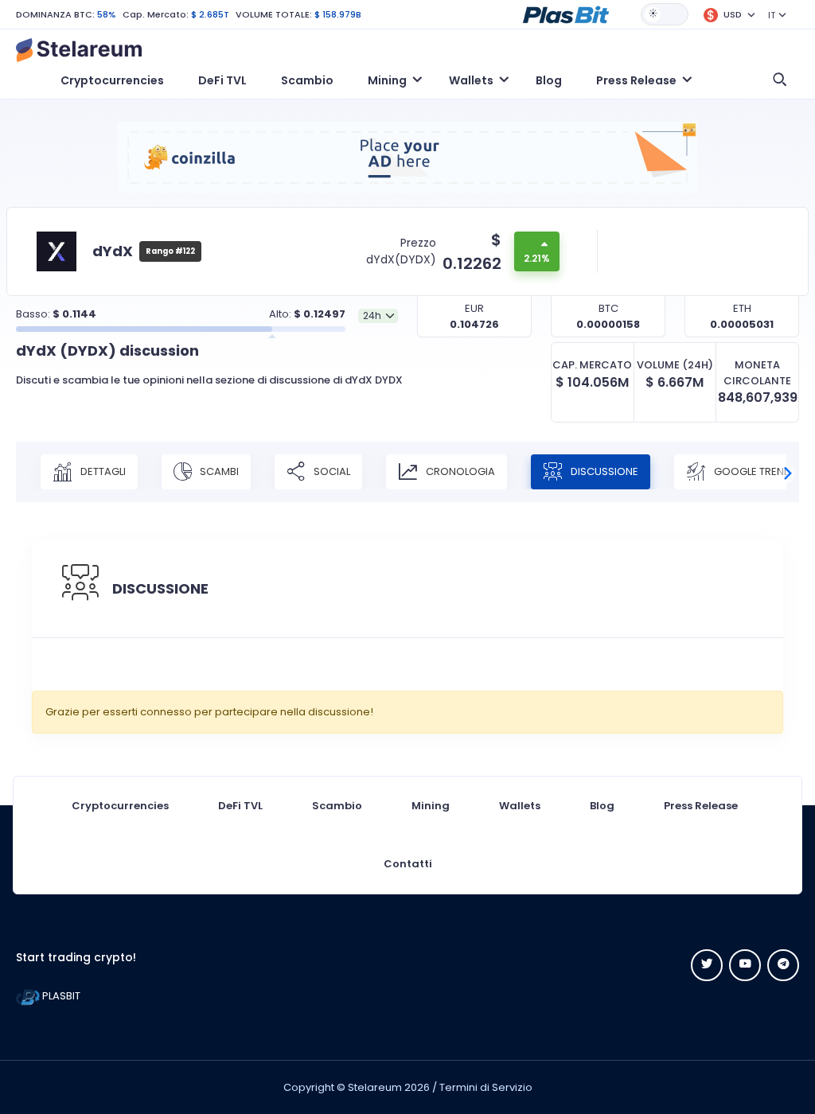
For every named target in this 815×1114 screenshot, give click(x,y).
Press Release (701, 805)
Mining (430, 805)
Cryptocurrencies (112, 80)
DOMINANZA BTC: (55, 14)
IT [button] (771, 15)
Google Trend (751, 471)
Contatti (408, 863)
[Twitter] (707, 965)
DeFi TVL (222, 80)
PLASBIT (60, 995)
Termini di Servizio (485, 1087)
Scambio (307, 80)
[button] (566, 13)
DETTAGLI (102, 471)
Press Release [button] (636, 80)
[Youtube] (745, 965)
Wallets (519, 805)
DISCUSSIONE (603, 471)
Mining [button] (387, 80)
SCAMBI (218, 471)
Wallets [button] (471, 80)
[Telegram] (783, 965)
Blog (549, 80)
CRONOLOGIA (459, 471)
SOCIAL (330, 471)
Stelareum (375, 1087)
